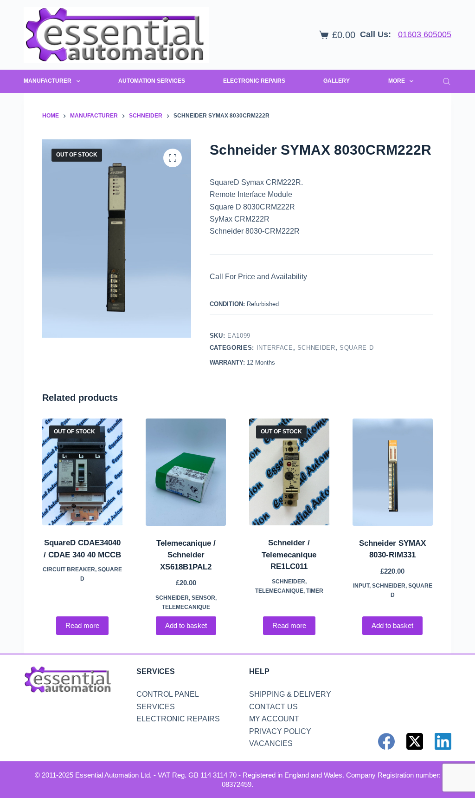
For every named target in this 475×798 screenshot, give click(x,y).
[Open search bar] (446, 81)
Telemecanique (186, 607)
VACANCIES (271, 743)
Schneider (316, 347)
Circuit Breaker (69, 569)
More (396, 81)
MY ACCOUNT (274, 719)
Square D (356, 347)
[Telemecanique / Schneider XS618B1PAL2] (186, 472)
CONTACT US (273, 707)
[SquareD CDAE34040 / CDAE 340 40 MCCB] (82, 472)
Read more (82, 625)
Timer (314, 591)
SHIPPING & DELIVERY (290, 694)
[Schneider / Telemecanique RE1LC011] (289, 472)
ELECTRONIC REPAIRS (254, 81)
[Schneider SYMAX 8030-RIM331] (393, 472)
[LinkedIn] (443, 741)
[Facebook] (386, 741)
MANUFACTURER (47, 81)
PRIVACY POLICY (280, 731)
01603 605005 (424, 34)
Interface (275, 347)
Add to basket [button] (186, 625)
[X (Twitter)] (414, 741)
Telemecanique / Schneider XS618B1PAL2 (186, 555)
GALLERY (336, 81)
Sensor (203, 598)
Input (361, 585)
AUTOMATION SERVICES (151, 81)
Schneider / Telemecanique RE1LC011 (289, 554)
